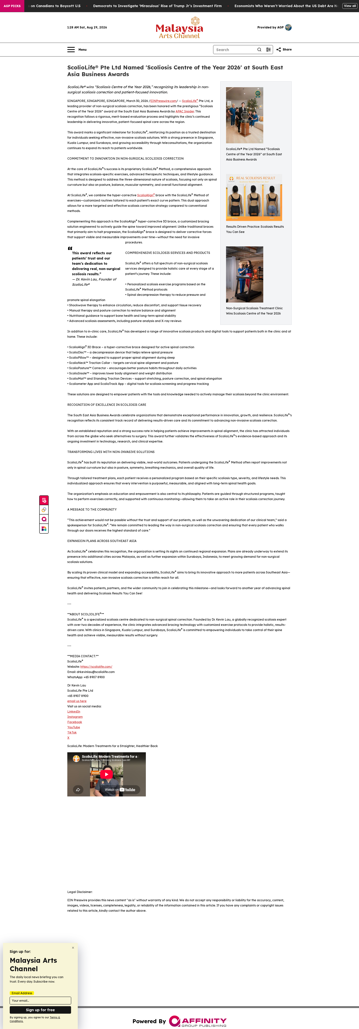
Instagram (75, 717)
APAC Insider (185, 111)
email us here (77, 701)
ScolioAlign (146, 195)
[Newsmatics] (44, 528)
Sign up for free (40, 1009)
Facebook (74, 722)
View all (350, 6)
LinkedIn (73, 711)
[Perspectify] (44, 509)
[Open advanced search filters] (268, 49)
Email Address (22, 993)
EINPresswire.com (163, 101)
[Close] (73, 947)
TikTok (72, 732)
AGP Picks (12, 6)
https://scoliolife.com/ (96, 666)
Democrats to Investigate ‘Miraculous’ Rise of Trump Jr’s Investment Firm (157, 6)
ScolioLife (190, 101)
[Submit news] (44, 500)
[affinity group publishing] (44, 519)
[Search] (259, 49)
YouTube (73, 727)
